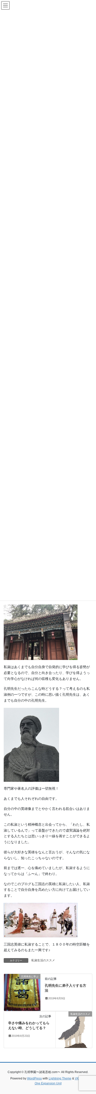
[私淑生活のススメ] (74, 1029)
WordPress (34, 1078)
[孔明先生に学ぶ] (22, 992)
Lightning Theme (60, 1078)
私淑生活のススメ (43, 960)
